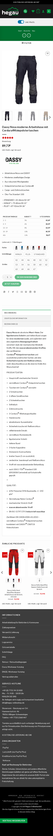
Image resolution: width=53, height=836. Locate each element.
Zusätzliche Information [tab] (15, 318)
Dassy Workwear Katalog (13, 667)
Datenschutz (29, 795)
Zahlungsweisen (8, 627)
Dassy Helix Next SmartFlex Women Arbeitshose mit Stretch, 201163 (14, 593)
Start (20, 31)
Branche (27, 31)
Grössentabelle (8, 647)
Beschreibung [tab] (10, 313)
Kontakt (40, 795)
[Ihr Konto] (43, 11)
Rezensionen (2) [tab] (11, 324)
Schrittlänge (7, 652)
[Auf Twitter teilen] (13, 292)
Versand (17, 150)
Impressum (12, 795)
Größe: (4, 264)
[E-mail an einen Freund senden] (22, 292)
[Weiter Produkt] (24, 35)
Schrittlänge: (6, 254)
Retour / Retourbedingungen (14, 662)
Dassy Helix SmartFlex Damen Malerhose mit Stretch (39, 587)
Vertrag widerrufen (10, 677)
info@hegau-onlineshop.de (13, 703)
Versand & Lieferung (10, 632)
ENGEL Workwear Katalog (13, 672)
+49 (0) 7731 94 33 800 (12, 690)
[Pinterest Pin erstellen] (26, 292)
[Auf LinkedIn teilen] (30, 292)
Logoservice (7, 642)
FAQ (4, 657)
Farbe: (4, 247)
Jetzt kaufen (12, 284)
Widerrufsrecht (8, 637)
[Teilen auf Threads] (17, 292)
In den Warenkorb (27, 277)
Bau (33, 31)
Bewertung (6, 141)
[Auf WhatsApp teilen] (4, 292)
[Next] (46, 80)
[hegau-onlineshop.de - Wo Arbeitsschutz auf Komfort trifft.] (11, 11)
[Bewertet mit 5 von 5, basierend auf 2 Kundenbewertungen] (26, 138)
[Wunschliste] (33, 11)
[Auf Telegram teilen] (35, 292)
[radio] (16, 248)
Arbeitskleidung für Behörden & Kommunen (20, 622)
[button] (25, 11)
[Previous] (6, 80)
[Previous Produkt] (29, 35)
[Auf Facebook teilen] (9, 292)
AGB (20, 795)
